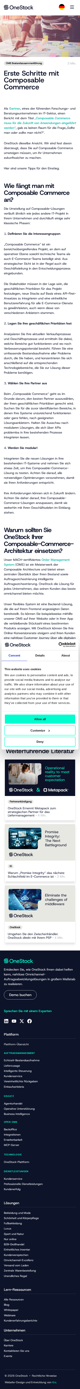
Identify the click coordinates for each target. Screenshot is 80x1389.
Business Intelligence (17, 1114)
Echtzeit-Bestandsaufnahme (22, 1060)
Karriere (8, 1345)
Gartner (14, 108)
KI (11, 866)
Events (8, 1356)
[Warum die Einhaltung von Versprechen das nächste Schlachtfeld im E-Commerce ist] (40, 842)
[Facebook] (29, 1021)
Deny (40, 741)
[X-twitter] (21, 1021)
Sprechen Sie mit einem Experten (28, 1011)
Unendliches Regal (15, 1276)
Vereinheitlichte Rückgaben (21, 1081)
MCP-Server (11, 1145)
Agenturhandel (13, 1103)
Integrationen (12, 1134)
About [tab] (65, 655)
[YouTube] (14, 1021)
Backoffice (10, 1129)
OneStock (15, 927)
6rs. (54, 1382)
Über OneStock (13, 1340)
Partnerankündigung (20, 801)
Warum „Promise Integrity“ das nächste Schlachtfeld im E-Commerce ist (37, 875)
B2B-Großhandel (14, 1244)
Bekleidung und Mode (17, 1213)
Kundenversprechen (16, 1255)
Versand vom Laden (16, 1265)
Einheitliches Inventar (17, 1249)
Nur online (10, 1239)
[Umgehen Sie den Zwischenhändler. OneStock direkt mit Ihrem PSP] (40, 903)
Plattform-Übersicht (16, 1044)
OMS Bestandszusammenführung (24, 63)
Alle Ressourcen (14, 1299)
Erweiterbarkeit (13, 1139)
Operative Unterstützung (19, 1108)
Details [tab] (40, 655)
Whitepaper (11, 1310)
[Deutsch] (62, 7)
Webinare (10, 1315)
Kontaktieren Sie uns (16, 1351)
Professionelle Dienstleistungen (23, 1184)
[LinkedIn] (6, 1021)
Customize (37, 730)
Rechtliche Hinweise (44, 1375)
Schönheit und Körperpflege (21, 1218)
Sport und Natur (14, 1234)
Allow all (40, 719)
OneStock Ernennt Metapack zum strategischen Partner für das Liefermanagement (32, 812)
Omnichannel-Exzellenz (19, 1260)
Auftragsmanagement (19, 1053)
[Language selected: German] (62, 7)
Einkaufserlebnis (14, 1086)
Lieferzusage (12, 1065)
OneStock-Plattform (16, 1162)
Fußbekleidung (13, 1223)
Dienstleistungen (16, 1171)
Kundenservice (13, 1076)
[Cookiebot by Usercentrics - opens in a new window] (59, 644)
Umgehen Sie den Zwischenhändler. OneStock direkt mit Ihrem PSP (35, 936)
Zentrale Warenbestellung (20, 1270)
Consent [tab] (14, 655)
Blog (6, 1304)
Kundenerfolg (12, 1189)
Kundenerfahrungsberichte (20, 1320)
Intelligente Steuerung (18, 1071)
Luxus (7, 1228)
